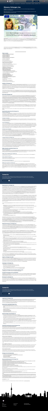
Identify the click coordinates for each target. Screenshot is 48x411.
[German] (43, 1)
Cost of (3, 122)
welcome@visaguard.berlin (27, 404)
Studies (3, 153)
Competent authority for (5, 137)
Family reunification (5, 156)
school (6, 153)
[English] (44, 1)
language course (9, 153)
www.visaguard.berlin (26, 403)
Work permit (4, 149)
